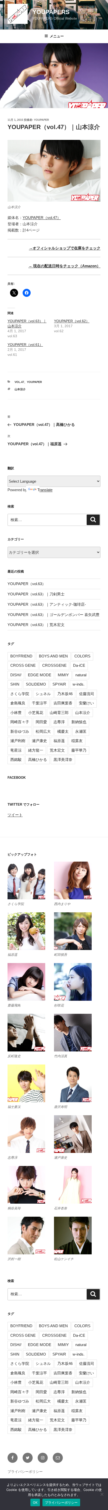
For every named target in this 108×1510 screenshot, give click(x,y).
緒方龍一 (35, 750)
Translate (44, 490)
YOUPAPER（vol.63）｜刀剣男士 (36, 594)
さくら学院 (19, 694)
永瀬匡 (80, 731)
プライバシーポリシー (25, 1472)
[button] (31, 884)
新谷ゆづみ (19, 731)
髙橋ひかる (37, 759)
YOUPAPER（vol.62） (71, 321)
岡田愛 (41, 722)
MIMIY (63, 675)
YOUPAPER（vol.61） (25, 345)
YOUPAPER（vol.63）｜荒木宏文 (36, 625)
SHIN (14, 684)
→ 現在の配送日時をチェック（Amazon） (64, 266)
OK (35, 1502)
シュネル (43, 694)
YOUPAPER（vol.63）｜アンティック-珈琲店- (47, 604)
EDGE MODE (39, 675)
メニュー (57, 36)
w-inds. (78, 684)
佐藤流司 (86, 694)
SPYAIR (59, 684)
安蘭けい (86, 703)
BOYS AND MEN (53, 656)
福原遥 (59, 741)
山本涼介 (20, 389)
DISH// (15, 675)
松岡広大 (43, 731)
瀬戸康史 (39, 741)
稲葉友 (77, 741)
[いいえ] (101, 1494)
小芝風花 (35, 712)
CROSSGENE (54, 665)
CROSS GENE (23, 665)
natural (80, 675)
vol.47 (19, 381)
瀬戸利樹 (17, 741)
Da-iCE (79, 665)
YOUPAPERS (51, 12)
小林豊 (16, 712)
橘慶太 (63, 731)
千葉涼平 (39, 703)
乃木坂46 (65, 694)
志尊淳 (59, 722)
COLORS (82, 656)
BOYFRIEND (21, 656)
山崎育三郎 (59, 712)
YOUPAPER (41, 119)
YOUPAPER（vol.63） (27, 584)
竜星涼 (16, 750)
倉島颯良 (17, 703)
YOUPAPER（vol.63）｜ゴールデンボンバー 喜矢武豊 (53, 614)
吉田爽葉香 (62, 703)
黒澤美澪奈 (62, 759)
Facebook (17, 777)
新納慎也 (78, 722)
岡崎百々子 (19, 722)
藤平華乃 (78, 750)
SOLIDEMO (36, 684)
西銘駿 (16, 759)
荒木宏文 (57, 750)
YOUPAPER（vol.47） (42, 217)
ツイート (15, 815)
